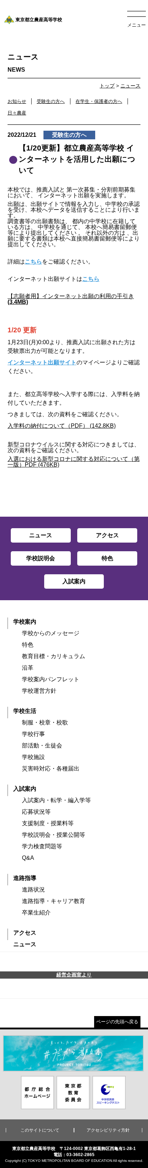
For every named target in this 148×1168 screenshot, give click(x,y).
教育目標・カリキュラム (53, 656)
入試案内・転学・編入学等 (56, 800)
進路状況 (33, 889)
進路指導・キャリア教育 (53, 901)
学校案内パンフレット (50, 679)
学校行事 (33, 734)
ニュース (130, 86)
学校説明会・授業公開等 (53, 835)
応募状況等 (36, 812)
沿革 (27, 668)
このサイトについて (39, 1130)
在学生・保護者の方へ (98, 101)
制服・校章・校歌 (45, 722)
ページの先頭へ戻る (117, 1021)
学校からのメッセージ (50, 633)
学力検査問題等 (42, 846)
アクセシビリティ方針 (108, 1130)
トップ (107, 86)
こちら (33, 262)
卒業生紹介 (36, 912)
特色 (27, 645)
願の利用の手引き (111, 296)
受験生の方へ (51, 101)
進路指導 (24, 878)
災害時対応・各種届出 (50, 768)
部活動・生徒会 (42, 745)
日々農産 (17, 113)
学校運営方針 (39, 691)
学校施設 (33, 757)
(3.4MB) (18, 302)
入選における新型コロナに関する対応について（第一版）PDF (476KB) (74, 462)
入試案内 (24, 789)
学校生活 (24, 711)
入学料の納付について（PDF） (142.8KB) (62, 426)
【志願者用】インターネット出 (48, 296)
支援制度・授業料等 (48, 823)
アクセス (24, 933)
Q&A (28, 858)
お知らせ (17, 101)
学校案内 (24, 622)
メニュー (136, 25)
